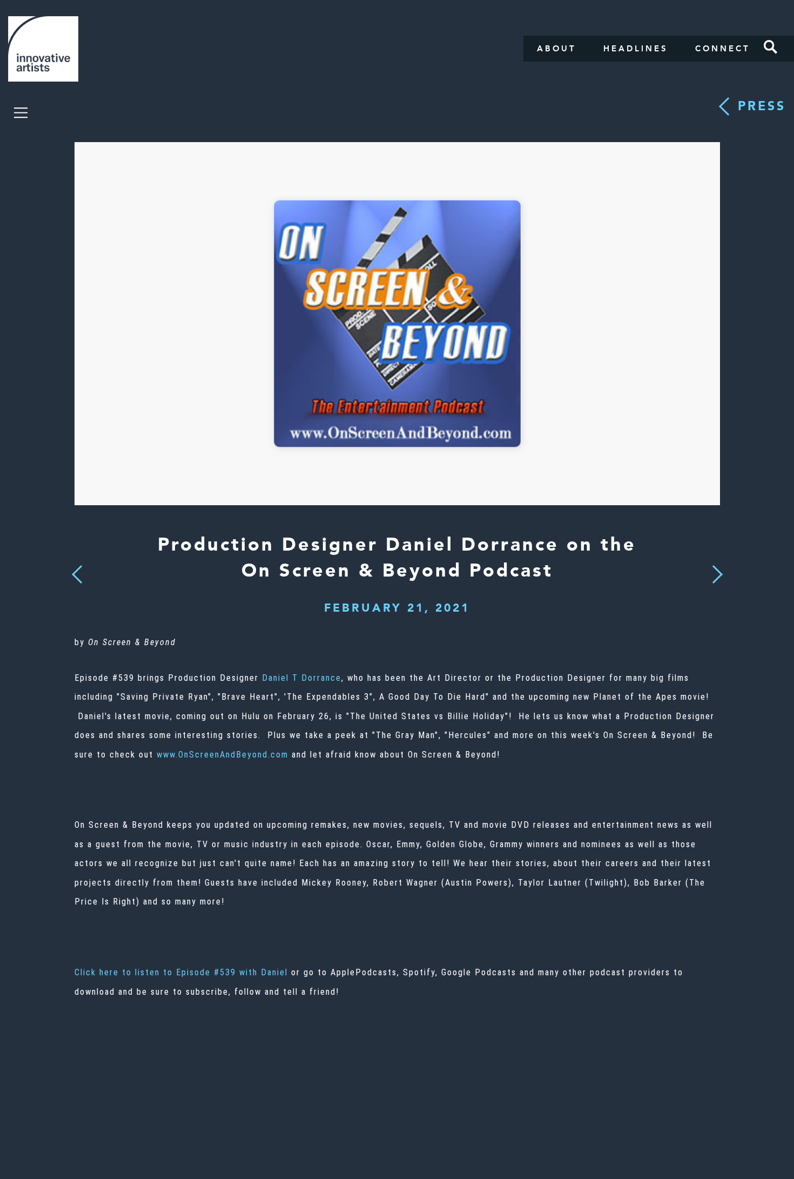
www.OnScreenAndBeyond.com (222, 754)
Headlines (635, 48)
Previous (77, 571)
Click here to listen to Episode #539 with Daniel (181, 972)
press (762, 106)
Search (771, 47)
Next (713, 568)
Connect (722, 48)
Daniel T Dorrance (301, 678)
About (556, 48)
